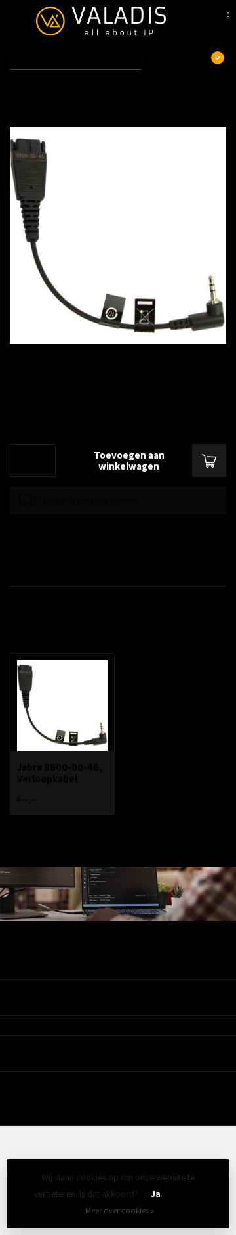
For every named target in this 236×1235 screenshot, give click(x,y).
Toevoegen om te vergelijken (60, 527)
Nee (187, 1194)
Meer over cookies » (120, 1210)
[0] (219, 21)
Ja (156, 1194)
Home (21, 87)
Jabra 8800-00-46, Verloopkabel (112, 87)
